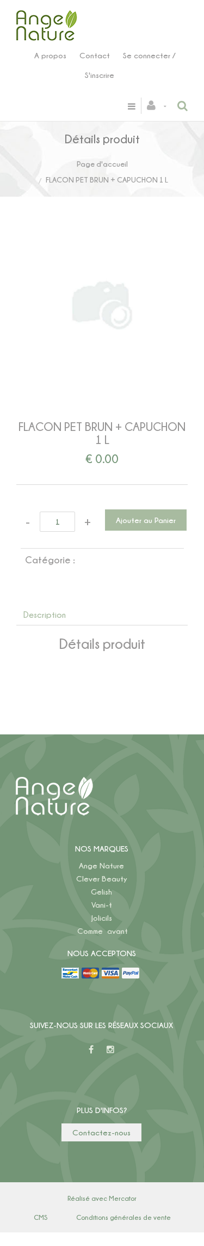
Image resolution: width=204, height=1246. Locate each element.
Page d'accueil (102, 164)
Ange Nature (101, 865)
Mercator (123, 1198)
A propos (50, 55)
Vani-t (101, 905)
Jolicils (101, 918)
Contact (94, 55)
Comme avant (102, 931)
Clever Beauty (101, 878)
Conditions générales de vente (123, 1217)
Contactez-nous (101, 1132)
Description (44, 614)
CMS (40, 1217)
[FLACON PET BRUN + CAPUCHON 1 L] (102, 245)
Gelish (101, 892)
